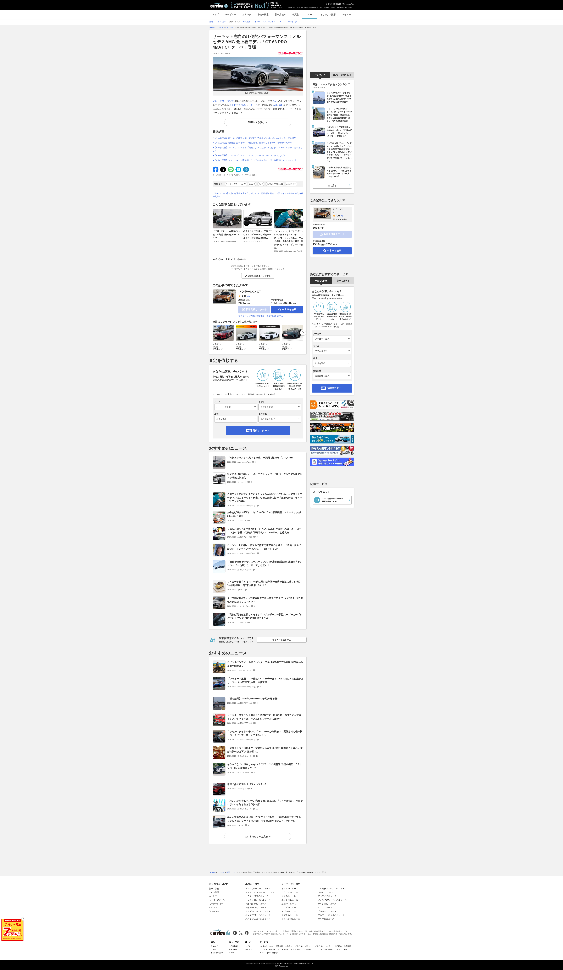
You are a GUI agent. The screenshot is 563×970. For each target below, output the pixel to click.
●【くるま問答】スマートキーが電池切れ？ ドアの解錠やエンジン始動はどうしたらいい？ (254, 160)
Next (303, 218)
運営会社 (279, 946)
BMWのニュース (325, 892)
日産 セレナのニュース (255, 903)
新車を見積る (343, 280)
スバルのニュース (290, 911)
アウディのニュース (327, 896)
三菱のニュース (289, 903)
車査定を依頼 (321, 280)
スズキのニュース (290, 915)
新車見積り (280, 14)
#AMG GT (291, 184)
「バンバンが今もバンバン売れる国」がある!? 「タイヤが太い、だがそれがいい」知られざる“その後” (265, 802)
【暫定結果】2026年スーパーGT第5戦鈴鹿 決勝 (252, 698)
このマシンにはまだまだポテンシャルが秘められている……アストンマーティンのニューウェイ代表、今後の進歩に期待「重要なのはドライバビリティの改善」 (288, 239)
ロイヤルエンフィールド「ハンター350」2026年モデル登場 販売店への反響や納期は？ (265, 664)
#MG (261, 184)
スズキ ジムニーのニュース (258, 919)
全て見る (332, 185)
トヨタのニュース (290, 888)
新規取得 (337, 4)
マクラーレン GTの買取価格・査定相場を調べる (260, 316)
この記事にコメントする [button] (259, 276)
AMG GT (277, 105)
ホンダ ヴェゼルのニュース (258, 911)
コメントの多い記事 (342, 75)
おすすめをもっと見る (256, 836)
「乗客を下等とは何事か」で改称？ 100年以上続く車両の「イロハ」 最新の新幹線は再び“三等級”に (265, 750)
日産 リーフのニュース (255, 907)
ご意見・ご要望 (341, 949)
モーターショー (216, 903)
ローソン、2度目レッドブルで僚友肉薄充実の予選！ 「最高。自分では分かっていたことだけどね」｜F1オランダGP (264, 547)
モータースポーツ (217, 900)
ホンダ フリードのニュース (258, 915)
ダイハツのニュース (291, 919)
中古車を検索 (289, 309)
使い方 (243, 259)
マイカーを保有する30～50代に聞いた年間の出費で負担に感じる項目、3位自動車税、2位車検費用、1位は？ (265, 583)
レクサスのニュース (291, 892)
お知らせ (288, 946)
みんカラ (248, 949)
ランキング (320, 75)
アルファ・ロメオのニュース (331, 915)
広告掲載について (311, 949)
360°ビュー (230, 14)
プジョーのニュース (327, 911)
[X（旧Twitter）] (240, 933)
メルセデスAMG (237, 105)
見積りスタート (261, 430)
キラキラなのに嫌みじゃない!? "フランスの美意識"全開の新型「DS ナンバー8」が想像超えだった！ (264, 766)
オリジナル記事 (328, 14)
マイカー (346, 14)
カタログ (246, 14)
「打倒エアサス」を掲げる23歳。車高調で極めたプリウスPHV (226, 234)
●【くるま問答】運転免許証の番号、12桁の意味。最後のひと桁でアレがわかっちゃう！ (253, 142)
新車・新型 (214, 888)
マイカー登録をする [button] (281, 640)
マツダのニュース (290, 907)
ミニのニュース (325, 907)
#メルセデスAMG (275, 184)
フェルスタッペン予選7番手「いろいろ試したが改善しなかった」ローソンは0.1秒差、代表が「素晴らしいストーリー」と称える (264, 531)
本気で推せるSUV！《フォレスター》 (247, 784)
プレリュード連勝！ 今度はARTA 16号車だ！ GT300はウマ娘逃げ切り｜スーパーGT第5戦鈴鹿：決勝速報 (265, 680)
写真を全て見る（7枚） (259, 93)
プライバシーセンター (323, 946)
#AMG (252, 184)
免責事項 (347, 946)
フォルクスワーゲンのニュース (332, 900)
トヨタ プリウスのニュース (258, 888)
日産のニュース (289, 896)
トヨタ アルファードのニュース (260, 892)
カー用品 (213, 896)
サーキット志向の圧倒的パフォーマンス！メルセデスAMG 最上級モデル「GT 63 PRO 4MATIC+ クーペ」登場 (257, 41)
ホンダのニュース (290, 900)
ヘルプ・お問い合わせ (269, 953)
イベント (213, 907)
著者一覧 (285, 949)
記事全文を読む (256, 122)
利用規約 (338, 946)
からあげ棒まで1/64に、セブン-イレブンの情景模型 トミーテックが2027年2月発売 (264, 514)
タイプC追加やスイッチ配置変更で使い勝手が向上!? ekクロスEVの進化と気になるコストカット (265, 600)
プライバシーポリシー (303, 946)
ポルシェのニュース (327, 903)
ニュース (309, 14)
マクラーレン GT (249, 291)
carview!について (267, 946)
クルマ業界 (214, 892)
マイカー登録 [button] (341, 219)
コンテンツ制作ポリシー (269, 949)
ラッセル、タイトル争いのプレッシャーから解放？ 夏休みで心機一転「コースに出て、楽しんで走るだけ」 (264, 733)
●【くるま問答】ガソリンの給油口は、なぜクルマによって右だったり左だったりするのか (254, 138)
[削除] (23, 919)
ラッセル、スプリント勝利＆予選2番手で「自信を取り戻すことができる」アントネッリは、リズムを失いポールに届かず (264, 717)
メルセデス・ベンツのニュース (332, 888)
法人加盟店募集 (326, 949)
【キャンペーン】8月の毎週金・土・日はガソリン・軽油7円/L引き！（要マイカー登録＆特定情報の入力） (258, 195)
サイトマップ (296, 949)
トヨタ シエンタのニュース (258, 900)
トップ (215, 14)
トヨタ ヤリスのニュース (256, 896)
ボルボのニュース (326, 919)
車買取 (295, 14)
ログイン (329, 4)
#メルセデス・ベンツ (236, 184)
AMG (275, 101)
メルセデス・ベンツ (223, 101)
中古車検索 (263, 14)
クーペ (253, 105)
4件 (248, 296)
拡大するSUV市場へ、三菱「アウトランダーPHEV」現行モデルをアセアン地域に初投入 (257, 234)
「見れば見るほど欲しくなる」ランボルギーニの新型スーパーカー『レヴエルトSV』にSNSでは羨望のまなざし (264, 616)
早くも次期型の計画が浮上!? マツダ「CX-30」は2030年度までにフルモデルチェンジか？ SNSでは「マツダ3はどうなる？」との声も (264, 819)
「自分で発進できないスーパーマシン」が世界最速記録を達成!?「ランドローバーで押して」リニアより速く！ (264, 563)
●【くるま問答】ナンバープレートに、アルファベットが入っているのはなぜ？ (249, 155)
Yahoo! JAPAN (348, 4)
